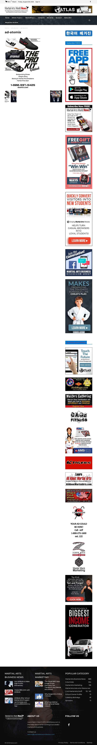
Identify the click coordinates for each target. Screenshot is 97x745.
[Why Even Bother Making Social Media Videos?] (39, 704)
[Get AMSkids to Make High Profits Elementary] (9, 684)
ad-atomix (14, 28)
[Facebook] (90, 1)
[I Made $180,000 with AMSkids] (9, 692)
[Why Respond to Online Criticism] (39, 696)
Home (7, 28)
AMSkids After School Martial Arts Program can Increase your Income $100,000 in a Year (22, 702)
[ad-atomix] (22, 88)
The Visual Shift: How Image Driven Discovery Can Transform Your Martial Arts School (53, 685)
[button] (89, 20)
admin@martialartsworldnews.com (40, 734)
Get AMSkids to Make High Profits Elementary (22, 683)
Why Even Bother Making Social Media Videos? (52, 704)
